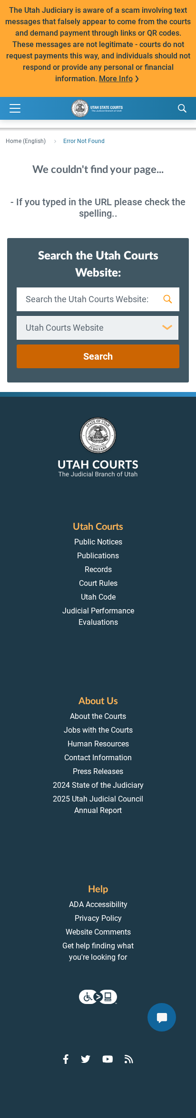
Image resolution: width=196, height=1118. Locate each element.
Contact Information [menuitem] (98, 757)
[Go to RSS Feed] (129, 1059)
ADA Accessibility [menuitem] (98, 904)
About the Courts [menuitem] (98, 716)
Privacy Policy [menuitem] (98, 918)
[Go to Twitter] (86, 1059)
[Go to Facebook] (65, 1059)
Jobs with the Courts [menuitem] (98, 730)
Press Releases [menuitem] (98, 771)
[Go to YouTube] (108, 1059)
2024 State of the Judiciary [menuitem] (98, 785)
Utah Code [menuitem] (98, 597)
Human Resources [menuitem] (98, 743)
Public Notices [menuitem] (98, 541)
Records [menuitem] (98, 569)
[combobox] (97, 328)
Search (98, 356)
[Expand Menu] (15, 108)
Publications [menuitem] (98, 555)
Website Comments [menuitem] (98, 931)
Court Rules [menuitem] (98, 583)
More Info (116, 78)
